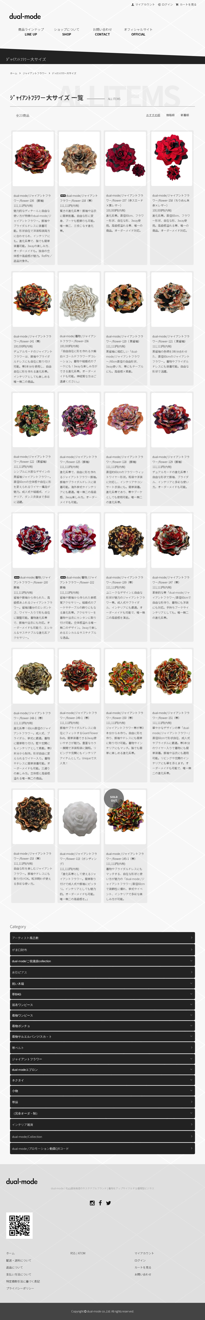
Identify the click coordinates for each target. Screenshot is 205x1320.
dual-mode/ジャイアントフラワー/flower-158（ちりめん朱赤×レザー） (171, 200)
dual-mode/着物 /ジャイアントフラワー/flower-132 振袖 (78, 582)
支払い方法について (18, 1274)
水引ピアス (19, 972)
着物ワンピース (22, 1015)
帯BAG (16, 994)
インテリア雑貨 (22, 1124)
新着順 (185, 115)
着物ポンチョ (21, 1026)
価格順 (170, 115)
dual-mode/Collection (27, 1136)
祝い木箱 (18, 983)
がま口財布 (19, 950)
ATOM (81, 1253)
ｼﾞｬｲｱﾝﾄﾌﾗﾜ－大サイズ (64, 73)
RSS (72, 1253)
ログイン (167, 4)
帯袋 (15, 1102)
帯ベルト (18, 1048)
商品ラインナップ (31, 32)
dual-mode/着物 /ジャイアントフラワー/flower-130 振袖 (32, 582)
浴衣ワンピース (22, 1005)
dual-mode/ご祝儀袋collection (31, 961)
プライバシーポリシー (20, 1288)
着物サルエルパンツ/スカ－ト (32, 1036)
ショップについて (66, 32)
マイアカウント (145, 4)
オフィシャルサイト (138, 32)
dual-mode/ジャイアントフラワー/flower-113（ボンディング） (78, 859)
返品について (14, 1267)
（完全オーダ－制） (25, 1113)
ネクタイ (18, 1080)
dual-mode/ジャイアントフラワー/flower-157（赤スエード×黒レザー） (124, 200)
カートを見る (188, 4)
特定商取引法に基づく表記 (23, 1281)
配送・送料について (18, 1260)
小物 (15, 1091)
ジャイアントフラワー (35, 73)
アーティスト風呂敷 (25, 938)
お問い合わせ (102, 32)
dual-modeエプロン (25, 1069)
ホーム (13, 73)
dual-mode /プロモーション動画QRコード (40, 1148)
